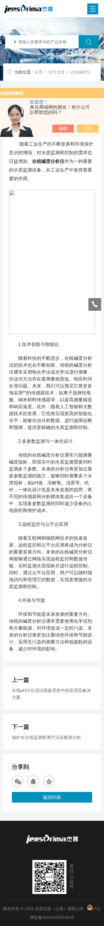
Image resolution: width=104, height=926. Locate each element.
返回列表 (52, 797)
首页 (39, 72)
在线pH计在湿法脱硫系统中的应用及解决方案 (51, 694)
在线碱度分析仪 (48, 161)
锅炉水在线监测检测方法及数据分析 (46, 737)
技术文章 (57, 72)
